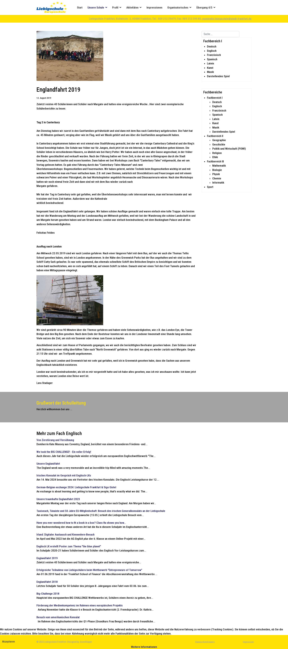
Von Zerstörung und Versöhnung (55, 440)
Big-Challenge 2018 (47, 593)
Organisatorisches (177, 7)
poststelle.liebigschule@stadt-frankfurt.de (227, 18)
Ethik (215, 157)
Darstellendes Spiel (218, 76)
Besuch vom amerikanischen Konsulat (58, 617)
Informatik (218, 182)
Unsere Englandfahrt (48, 463)
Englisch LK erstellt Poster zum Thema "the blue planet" (68, 546)
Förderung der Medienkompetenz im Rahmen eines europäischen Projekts (79, 605)
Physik (216, 174)
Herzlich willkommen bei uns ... (54, 409)
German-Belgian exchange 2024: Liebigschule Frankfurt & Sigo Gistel (76, 487)
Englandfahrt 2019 (47, 558)
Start (79, 7)
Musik (210, 72)
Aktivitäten (132, 7)
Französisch (214, 55)
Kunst (210, 67)
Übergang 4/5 (204, 7)
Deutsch (211, 46)
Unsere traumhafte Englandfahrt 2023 (58, 499)
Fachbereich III (215, 161)
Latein (210, 63)
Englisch (211, 50)
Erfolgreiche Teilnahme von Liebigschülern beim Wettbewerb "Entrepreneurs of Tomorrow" (89, 570)
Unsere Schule (96, 7)
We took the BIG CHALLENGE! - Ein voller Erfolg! (63, 451)
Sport (210, 187)
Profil (115, 7)
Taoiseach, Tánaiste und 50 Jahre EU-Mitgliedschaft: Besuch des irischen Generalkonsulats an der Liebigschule (100, 511)
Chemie (216, 178)
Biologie (217, 170)
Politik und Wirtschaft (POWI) (229, 148)
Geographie (219, 140)
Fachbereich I (214, 97)
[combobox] (220, 34)
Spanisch (212, 59)
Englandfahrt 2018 (47, 581)
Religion (217, 153)
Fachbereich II (215, 136)
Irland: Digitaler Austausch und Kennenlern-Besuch (65, 534)
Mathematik (219, 165)
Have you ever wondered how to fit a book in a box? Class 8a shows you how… (81, 522)
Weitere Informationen (144, 647)
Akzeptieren (8, 641)
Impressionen (154, 7)
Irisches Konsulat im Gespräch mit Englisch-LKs (63, 475)
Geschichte (218, 144)
